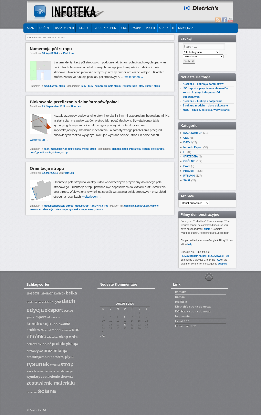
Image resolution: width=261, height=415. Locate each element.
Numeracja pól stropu (51, 48)
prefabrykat (35, 351)
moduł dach (57, 148)
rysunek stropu (78, 209)
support (222, 263)
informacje (53, 317)
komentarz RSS (185, 326)
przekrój (58, 357)
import (40, 317)
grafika (30, 317)
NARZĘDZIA (185, 28)
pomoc (180, 296)
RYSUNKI (136, 28)
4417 (90, 86)
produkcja (34, 357)
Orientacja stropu (47, 168)
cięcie (56, 302)
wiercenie (44, 371)
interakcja (135, 148)
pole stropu (114, 86)
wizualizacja (63, 371)
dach (46, 148)
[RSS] (218, 19)
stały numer (146, 86)
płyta (69, 357)
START (31, 28)
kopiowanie (61, 324)
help (189, 244)
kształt (146, 148)
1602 (29, 293)
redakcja (181, 301)
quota (207, 229)
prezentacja (55, 350)
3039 (36, 293)
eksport (53, 310)
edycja (35, 310)
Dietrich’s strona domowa (193, 306)
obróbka (36, 336)
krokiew (33, 330)
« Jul (102, 336)
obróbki (52, 337)
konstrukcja (142, 205)
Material (46, 330)
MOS (75, 330)
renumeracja (130, 86)
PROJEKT (83, 28)
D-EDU (187, 142)
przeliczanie (44, 152)
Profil (151, 28)
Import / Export (192, 147)
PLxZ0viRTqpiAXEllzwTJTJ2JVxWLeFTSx (205, 256)
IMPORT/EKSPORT (106, 28)
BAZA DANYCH (64, 28)
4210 (43, 293)
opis (73, 336)
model (56, 330)
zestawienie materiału (51, 383)
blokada (116, 148)
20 (125, 324)
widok (31, 371)
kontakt (180, 291)
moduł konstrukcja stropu (58, 205)
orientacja (47, 209)
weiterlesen (134, 77)
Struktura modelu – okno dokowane (205, 105)
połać (33, 152)
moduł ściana (73, 148)
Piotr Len (68, 53)
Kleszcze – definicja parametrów (203, 83)
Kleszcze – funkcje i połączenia (202, 101)
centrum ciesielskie (39, 302)
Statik (163, 28)
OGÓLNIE (45, 28)
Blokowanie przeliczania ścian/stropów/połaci (74, 102)
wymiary (33, 376)
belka (71, 293)
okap (63, 337)
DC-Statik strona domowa (193, 311)
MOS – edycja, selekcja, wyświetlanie (206, 109)
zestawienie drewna (57, 376)
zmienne (32, 392)
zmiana (99, 209)
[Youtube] (230, 19)
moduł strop (51, 86)
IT (173, 28)
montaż (66, 330)
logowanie (182, 316)
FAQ (218, 259)
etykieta (68, 311)
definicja (129, 205)
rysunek (38, 364)
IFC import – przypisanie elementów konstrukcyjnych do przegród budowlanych (205, 92)
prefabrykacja (65, 343)
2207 (83, 86)
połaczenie (34, 344)
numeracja (101, 86)
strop (62, 86)
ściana (56, 152)
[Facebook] (224, 19)
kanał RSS (182, 321)
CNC (124, 28)
